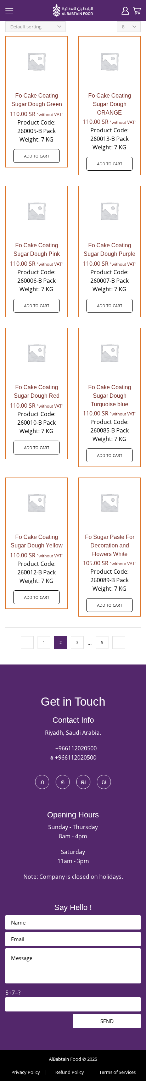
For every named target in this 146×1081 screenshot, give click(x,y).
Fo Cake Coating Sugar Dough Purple (109, 249)
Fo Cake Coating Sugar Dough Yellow (37, 541)
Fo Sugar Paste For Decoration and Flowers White (109, 545)
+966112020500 (75, 748)
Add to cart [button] (36, 156)
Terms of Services (117, 1072)
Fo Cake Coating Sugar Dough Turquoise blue (109, 395)
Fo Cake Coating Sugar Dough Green (36, 100)
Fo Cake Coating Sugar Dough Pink (36, 249)
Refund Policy (69, 1072)
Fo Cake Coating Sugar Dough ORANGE (109, 104)
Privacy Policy (25, 1072)
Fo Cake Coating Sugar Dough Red (37, 391)
